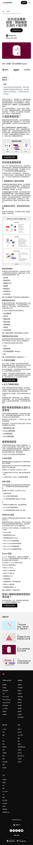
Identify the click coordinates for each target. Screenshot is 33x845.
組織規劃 (20, 699)
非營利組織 (4, 761)
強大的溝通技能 (7, 313)
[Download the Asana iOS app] (11, 840)
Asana (18, 351)
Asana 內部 (4, 791)
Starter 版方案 (5, 696)
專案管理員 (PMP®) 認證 (10, 485)
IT (2, 738)
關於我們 (4, 779)
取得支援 (20, 732)
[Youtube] (22, 830)
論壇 (19, 741)
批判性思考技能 (7, 330)
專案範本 (20, 750)
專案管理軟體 (10, 351)
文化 (3, 794)
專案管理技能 (7, 192)
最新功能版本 (5, 690)
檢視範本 (4, 77)
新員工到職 (20, 696)
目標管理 (20, 693)
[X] (11, 830)
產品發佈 (20, 702)
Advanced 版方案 (6, 699)
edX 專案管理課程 (7, 433)
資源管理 (4, 714)
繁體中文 (18, 824)
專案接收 (20, 711)
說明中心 (20, 729)
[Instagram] (16, 830)
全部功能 (4, 687)
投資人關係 (4, 800)
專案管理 (11, 110)
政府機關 (4, 752)
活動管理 (20, 684)
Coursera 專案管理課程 (9, 430)
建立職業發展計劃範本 (9, 157)
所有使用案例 (20, 717)
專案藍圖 (5, 286)
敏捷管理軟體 (6, 348)
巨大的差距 (15, 169)
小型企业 (4, 729)
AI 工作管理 (4, 708)
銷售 (3, 744)
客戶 (3, 785)
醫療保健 (4, 747)
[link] (3, 11)
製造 (3, 758)
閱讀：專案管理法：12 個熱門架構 (10, 590)
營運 (3, 735)
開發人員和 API (21, 755)
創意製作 (20, 690)
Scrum (21, 340)
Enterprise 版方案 (6, 702)
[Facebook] (19, 830)
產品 (3, 741)
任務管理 (20, 714)
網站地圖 (20, 761)
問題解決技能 (6, 319)
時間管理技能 (6, 324)
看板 (4, 354)
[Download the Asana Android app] (21, 840)
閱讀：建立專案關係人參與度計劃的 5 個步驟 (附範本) (15, 297)
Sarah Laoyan (12, 35)
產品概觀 (4, 684)
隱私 (18, 835)
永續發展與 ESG (5, 812)
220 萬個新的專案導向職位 (19, 171)
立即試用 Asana (16, 30)
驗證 (19, 738)
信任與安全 (4, 803)
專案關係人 (6, 283)
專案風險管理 (6, 280)
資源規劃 (20, 705)
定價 (3, 693)
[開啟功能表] (29, 2)
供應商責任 (4, 809)
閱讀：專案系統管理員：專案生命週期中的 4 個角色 (15, 333)
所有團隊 (4, 767)
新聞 (3, 797)
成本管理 (5, 277)
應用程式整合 (5, 705)
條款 (15, 835)
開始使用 (24, 2)
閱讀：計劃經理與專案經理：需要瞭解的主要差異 (14, 127)
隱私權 (3, 806)
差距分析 (10, 369)
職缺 (3, 788)
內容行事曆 (20, 687)
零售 (3, 750)
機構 (3, 764)
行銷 (3, 732)
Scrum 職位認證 (10, 565)
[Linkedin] (13, 830)
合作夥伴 (20, 758)
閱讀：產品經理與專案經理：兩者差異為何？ (13, 357)
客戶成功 (20, 752)
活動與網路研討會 (21, 747)
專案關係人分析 (16, 602)
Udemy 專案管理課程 (8, 436)
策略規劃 (20, 708)
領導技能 (5, 327)
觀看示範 (4, 79)
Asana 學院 (20, 735)
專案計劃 (5, 288)
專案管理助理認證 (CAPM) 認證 (10, 461)
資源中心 (20, 744)
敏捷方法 (26, 340)
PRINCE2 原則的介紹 (15, 522)
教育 (3, 755)
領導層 (3, 782)
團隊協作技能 (6, 321)
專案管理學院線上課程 (9, 428)
